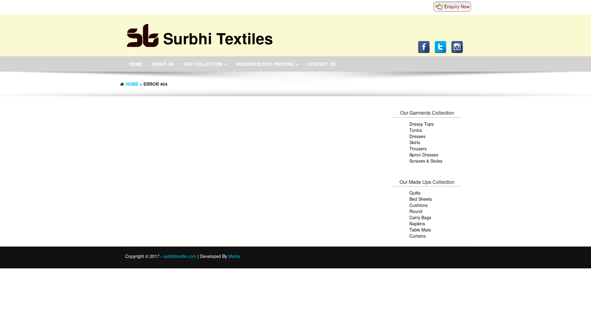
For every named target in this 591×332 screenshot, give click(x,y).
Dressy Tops (421, 124)
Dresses (417, 136)
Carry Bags (420, 217)
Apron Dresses (423, 155)
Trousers (418, 148)
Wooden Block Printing (265, 64)
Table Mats (420, 230)
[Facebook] (425, 46)
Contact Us (322, 64)
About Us (162, 64)
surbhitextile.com (180, 256)
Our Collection (203, 64)
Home (135, 64)
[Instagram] (458, 46)
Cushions (418, 205)
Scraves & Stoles (425, 161)
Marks (234, 256)
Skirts (414, 142)
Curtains (417, 236)
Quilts (414, 193)
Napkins (417, 223)
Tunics (415, 130)
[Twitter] (442, 46)
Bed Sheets (420, 199)
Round (415, 211)
